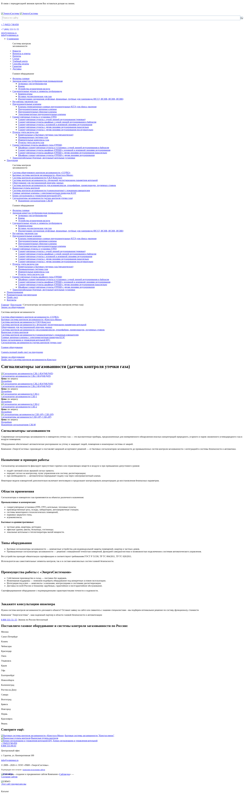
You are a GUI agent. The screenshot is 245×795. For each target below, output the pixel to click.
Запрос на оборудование (13, 307)
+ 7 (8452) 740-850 (10, 24)
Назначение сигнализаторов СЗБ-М (18, 424)
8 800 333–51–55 (9, 620)
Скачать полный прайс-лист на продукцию (22, 352)
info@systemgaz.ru (9, 33)
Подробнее (6, 381)
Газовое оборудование (12, 347)
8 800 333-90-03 (8, 746)
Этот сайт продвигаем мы (13, 784)
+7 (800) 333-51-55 (10, 29)
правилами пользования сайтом (34, 770)
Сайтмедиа (64, 774)
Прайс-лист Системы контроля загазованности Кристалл (28, 359)
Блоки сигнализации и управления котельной (75, 740)
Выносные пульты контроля (44, 738)
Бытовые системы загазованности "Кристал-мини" (89, 735)
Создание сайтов (9, 777)
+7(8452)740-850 (9, 743)
